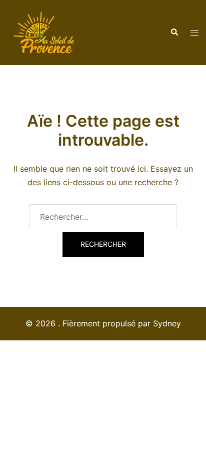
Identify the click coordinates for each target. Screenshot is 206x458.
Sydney (167, 323)
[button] (174, 33)
